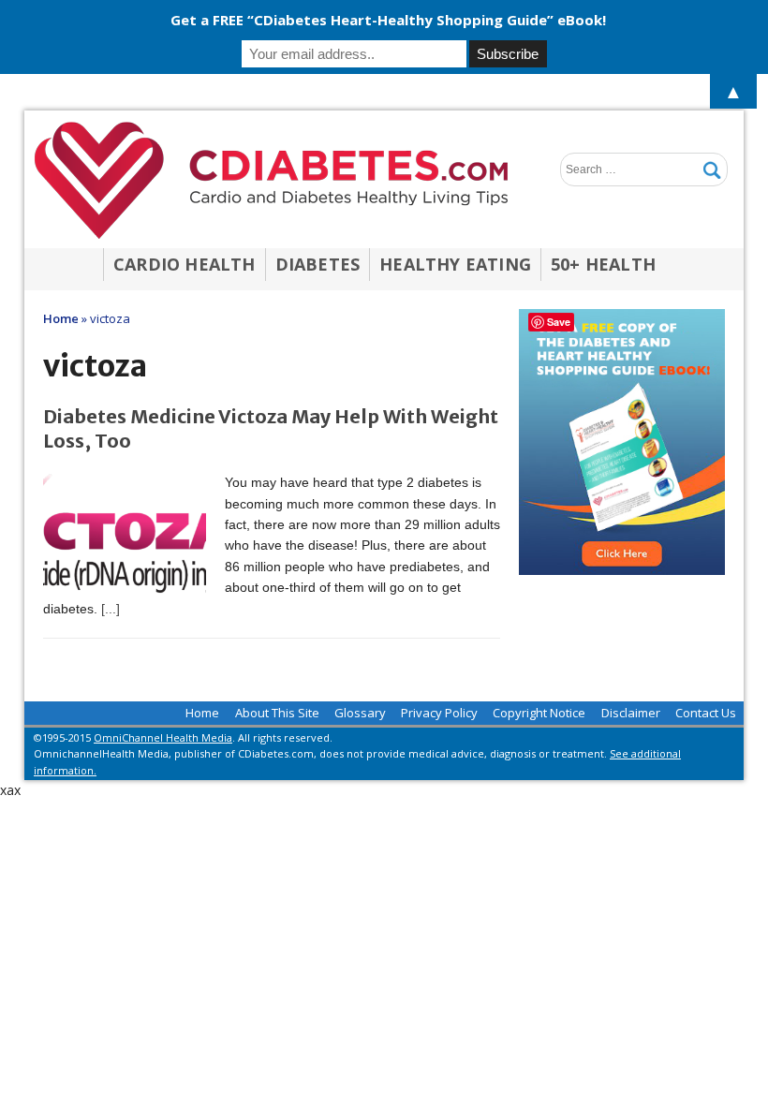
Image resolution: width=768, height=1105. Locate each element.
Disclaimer (630, 712)
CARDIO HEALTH (184, 264)
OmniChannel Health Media (163, 737)
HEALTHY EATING (455, 264)
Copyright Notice (539, 712)
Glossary (360, 712)
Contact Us (705, 712)
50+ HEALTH (603, 264)
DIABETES (318, 264)
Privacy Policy (439, 712)
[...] (110, 608)
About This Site (277, 712)
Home (202, 712)
